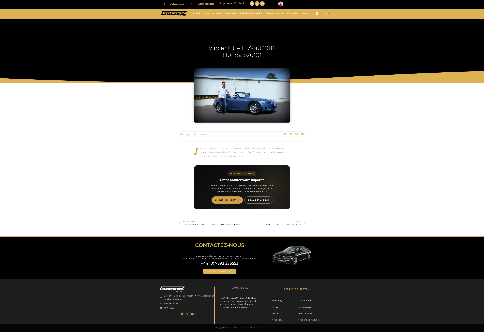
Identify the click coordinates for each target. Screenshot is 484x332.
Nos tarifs (276, 313)
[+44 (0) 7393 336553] (192, 4)
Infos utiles (292, 13)
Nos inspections (305, 307)
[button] (285, 134)
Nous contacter (305, 313)
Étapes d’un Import (213, 13)
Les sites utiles (304, 300)
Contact (306, 13)
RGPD (252, 328)
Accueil (196, 13)
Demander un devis (258, 200)
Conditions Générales (265, 328)
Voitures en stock (274, 13)
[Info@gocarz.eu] (165, 4)
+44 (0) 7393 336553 (204, 4)
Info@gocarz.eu (176, 4)
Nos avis (275, 307)
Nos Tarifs (231, 13)
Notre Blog (277, 300)
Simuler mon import (225, 200)
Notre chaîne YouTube (308, 320)
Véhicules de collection (251, 13)
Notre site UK (278, 320)
